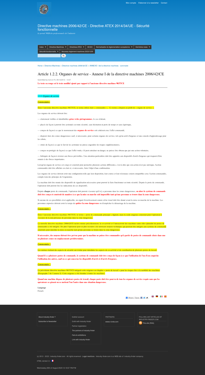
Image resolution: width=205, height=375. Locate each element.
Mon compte (131, 2)
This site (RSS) (148, 323)
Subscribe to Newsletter (47, 321)
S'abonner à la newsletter (148, 2)
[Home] (44, 9)
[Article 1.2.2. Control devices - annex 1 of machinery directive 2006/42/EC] (153, 297)
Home (40, 65)
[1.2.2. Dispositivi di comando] (161, 297)
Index (41, 47)
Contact (164, 2)
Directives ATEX (75, 47)
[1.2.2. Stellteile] (157, 297)
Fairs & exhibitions (79, 335)
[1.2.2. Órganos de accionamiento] (165, 297)
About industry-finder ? (47, 317)
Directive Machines (56, 47)
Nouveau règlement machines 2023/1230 (77, 51)
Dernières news (141, 47)
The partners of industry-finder (83, 330)
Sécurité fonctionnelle (47, 51)
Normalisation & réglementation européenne (112, 47)
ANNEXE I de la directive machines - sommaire (109, 65)
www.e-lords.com (111, 321)
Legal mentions (88, 356)
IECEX (89, 47)
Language (42, 287)
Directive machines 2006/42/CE (75, 65)
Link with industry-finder (81, 339)
